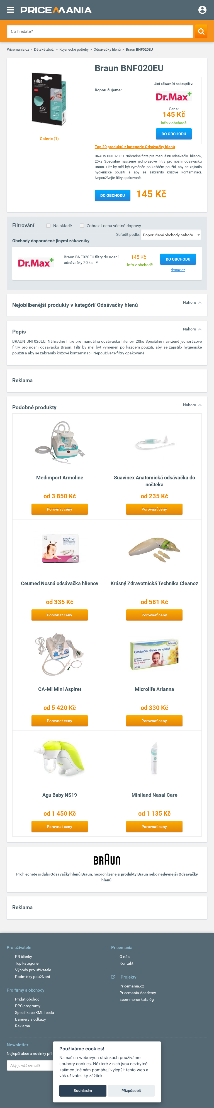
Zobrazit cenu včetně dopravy (114, 225)
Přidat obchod (27, 999)
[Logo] (174, 96)
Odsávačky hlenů (107, 49)
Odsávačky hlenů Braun (71, 874)
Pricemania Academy (138, 993)
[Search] (201, 31)
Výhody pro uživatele (33, 970)
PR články (23, 956)
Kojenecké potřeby (74, 49)
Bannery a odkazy (30, 1019)
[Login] (202, 10)
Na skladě (62, 225)
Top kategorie (26, 963)
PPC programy (27, 1006)
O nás (125, 956)
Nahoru (189, 302)
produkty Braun (134, 874)
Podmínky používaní (32, 976)
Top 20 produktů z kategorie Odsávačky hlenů (135, 146)
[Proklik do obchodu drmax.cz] (36, 262)
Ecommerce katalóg (137, 999)
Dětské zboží (44, 49)
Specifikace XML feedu (34, 1012)
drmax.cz (178, 270)
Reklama (22, 1026)
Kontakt (126, 963)
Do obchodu (174, 134)
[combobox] (171, 234)
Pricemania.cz (18, 49)
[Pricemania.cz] (56, 10)
